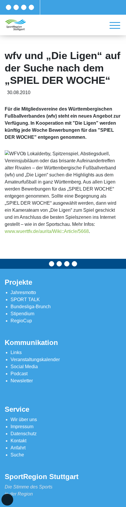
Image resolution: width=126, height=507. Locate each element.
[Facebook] (8, 7)
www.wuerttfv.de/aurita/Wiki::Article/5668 (47, 231)
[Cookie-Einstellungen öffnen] (7, 500)
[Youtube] (31, 7)
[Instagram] (23, 7)
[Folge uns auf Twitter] (16, 7)
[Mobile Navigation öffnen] (115, 25)
